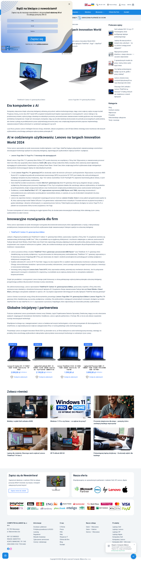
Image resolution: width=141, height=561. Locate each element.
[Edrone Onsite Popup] (70, 280)
